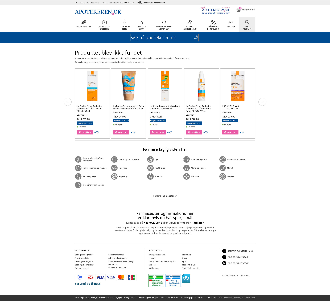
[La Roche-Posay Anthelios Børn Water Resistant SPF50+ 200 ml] (128, 86)
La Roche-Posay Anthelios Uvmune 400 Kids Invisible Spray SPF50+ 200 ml (198, 108)
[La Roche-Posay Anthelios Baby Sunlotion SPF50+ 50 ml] (165, 86)
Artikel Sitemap (230, 275)
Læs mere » (82, 115)
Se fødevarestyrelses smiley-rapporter (121, 262)
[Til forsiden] (110, 12)
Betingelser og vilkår (84, 255)
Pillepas (151, 258)
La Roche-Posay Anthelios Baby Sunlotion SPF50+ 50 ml (165, 107)
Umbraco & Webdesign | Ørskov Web (239, 298)
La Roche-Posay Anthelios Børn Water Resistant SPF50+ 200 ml (128, 107)
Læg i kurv (86, 132)
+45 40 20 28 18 (153, 222)
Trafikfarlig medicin (191, 268)
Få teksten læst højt (117, 267)
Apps (184, 261)
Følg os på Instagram (238, 263)
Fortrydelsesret (82, 268)
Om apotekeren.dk (156, 255)
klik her (198, 222)
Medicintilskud (188, 265)
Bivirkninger (153, 268)
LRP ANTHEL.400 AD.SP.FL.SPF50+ (230, 107)
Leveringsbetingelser (84, 261)
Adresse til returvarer (118, 258)
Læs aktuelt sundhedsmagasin (162, 261)
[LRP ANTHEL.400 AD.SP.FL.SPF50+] (237, 86)
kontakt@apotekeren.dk (240, 251)
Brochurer (186, 255)
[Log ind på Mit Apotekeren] (214, 10)
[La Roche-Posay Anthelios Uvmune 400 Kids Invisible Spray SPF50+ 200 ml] (201, 86)
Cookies (151, 265)
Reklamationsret (116, 255)
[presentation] (68, 102)
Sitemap (245, 275)
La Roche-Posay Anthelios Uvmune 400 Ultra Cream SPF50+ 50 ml (89, 108)
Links (184, 258)
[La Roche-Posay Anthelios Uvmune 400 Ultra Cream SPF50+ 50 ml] (92, 86)
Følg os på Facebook (238, 257)
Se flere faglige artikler (165, 195)
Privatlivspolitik (82, 258)
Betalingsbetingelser (84, 265)
